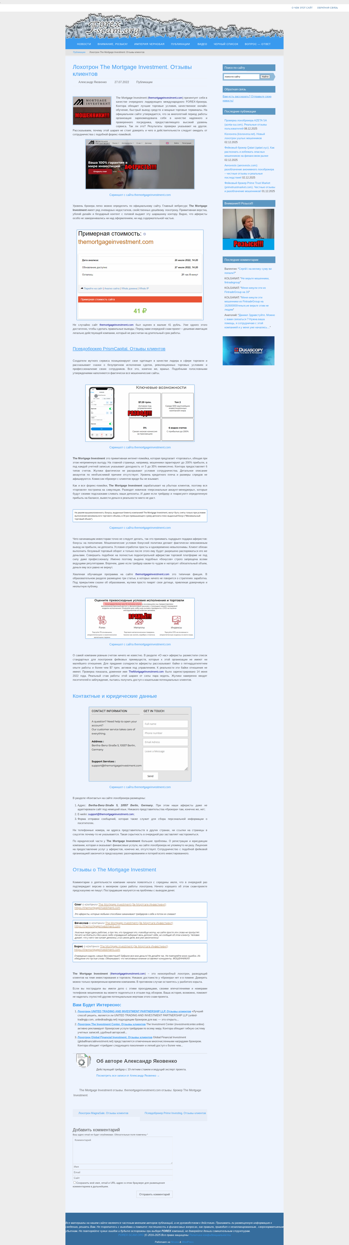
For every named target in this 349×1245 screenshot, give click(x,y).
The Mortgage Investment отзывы (101, 1090)
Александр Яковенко (93, 82)
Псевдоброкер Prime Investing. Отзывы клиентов (175, 1113)
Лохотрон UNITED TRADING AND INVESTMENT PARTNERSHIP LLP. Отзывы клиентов (134, 1011)
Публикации (79, 52)
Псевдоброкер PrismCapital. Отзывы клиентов (119, 348)
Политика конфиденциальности (210, 1234)
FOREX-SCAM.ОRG (131, 1234)
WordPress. (188, 1242)
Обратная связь (327, 8)
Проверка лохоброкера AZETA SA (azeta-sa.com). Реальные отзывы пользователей (245, 124)
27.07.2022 (122, 82)
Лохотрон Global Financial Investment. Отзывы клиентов (115, 1037)
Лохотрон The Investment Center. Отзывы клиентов (112, 1024)
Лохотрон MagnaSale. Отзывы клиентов (103, 1113)
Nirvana (175, 1242)
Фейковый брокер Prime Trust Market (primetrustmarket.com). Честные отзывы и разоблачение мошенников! (249, 187)
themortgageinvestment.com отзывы (148, 1090)
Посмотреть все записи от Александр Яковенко (128, 1075)
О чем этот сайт (302, 8)
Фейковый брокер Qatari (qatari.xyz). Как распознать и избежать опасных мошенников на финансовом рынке (249, 151)
